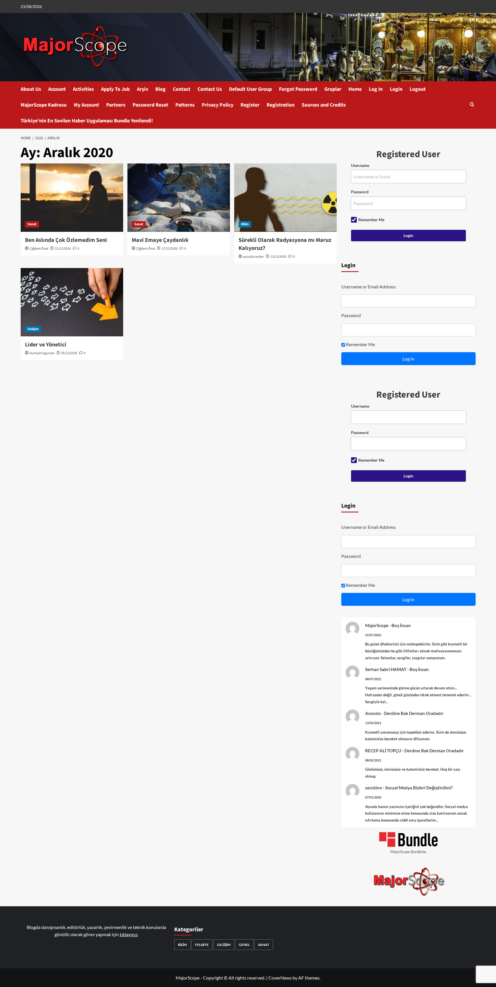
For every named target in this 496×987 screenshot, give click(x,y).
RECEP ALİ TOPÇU (383, 750)
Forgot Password (298, 89)
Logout (418, 89)
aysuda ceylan (253, 256)
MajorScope (376, 625)
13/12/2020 (278, 256)
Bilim (245, 224)
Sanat (32, 224)
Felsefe (202, 944)
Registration (280, 105)
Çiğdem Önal (39, 248)
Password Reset (150, 105)
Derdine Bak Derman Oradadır (413, 713)
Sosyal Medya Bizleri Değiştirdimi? (419, 787)
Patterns (185, 105)
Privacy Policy (217, 105)
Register (250, 105)
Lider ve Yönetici (45, 345)
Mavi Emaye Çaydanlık (160, 240)
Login (396, 89)
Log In (376, 89)
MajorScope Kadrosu (44, 105)
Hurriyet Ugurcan (42, 353)
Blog (160, 89)
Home (355, 89)
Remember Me (371, 219)
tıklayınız (128, 934)
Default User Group (250, 89)
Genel (244, 944)
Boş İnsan (401, 625)
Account (57, 89)
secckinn (373, 787)
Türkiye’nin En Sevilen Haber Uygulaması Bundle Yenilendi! (87, 120)
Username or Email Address (368, 286)
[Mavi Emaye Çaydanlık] (178, 197)
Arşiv (142, 89)
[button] (472, 105)
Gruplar (332, 89)
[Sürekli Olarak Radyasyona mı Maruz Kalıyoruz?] (285, 197)
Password (360, 191)
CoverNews (280, 977)
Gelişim (33, 329)
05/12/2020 (69, 353)
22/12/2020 (63, 248)
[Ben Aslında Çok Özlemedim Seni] (72, 197)
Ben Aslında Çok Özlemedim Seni (66, 240)
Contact (181, 89)
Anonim (373, 713)
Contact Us (209, 89)
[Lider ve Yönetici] (72, 302)
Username (360, 165)
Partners (115, 105)
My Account (86, 105)
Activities (83, 89)
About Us (31, 89)
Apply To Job (115, 89)
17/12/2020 (170, 248)
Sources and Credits (324, 105)
